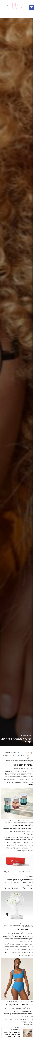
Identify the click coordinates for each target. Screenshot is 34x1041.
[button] (31, 7)
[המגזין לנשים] (17, 6)
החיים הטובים (26, 735)
